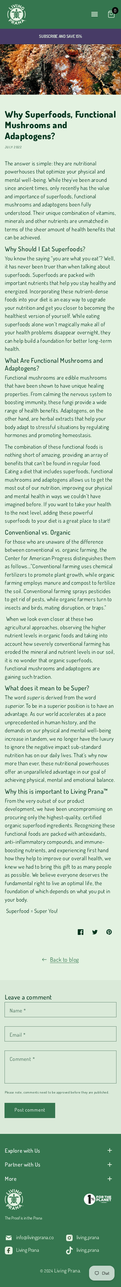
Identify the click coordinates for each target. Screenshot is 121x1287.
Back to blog (64, 959)
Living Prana (27, 1250)
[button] (94, 14)
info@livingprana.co (35, 1237)
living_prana (87, 1237)
